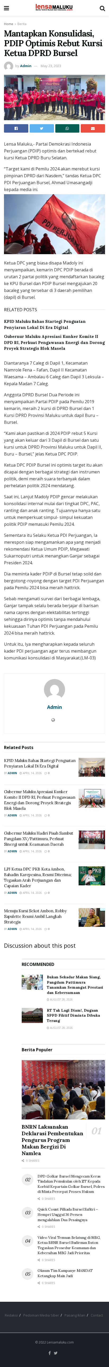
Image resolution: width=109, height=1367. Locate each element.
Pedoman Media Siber (41, 1315)
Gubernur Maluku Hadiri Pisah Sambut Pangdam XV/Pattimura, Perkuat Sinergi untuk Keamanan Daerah (38, 839)
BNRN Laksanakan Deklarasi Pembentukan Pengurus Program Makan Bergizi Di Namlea (52, 1139)
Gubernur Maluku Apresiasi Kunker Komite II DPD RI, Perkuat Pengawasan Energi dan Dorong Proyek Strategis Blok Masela (54, 342)
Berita (21, 24)
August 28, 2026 (61, 999)
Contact (97, 1315)
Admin (25, 65)
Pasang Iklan (75, 1315)
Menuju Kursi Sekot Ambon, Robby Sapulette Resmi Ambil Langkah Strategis (35, 916)
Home (8, 24)
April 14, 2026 (32, 773)
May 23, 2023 (51, 65)
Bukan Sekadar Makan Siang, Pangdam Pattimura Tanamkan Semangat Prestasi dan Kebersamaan (75, 985)
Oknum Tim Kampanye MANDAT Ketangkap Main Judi (65, 1273)
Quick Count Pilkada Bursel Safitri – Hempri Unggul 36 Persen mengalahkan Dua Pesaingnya (68, 1214)
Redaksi (11, 1315)
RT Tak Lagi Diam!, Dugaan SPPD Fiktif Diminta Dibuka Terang (73, 1015)
